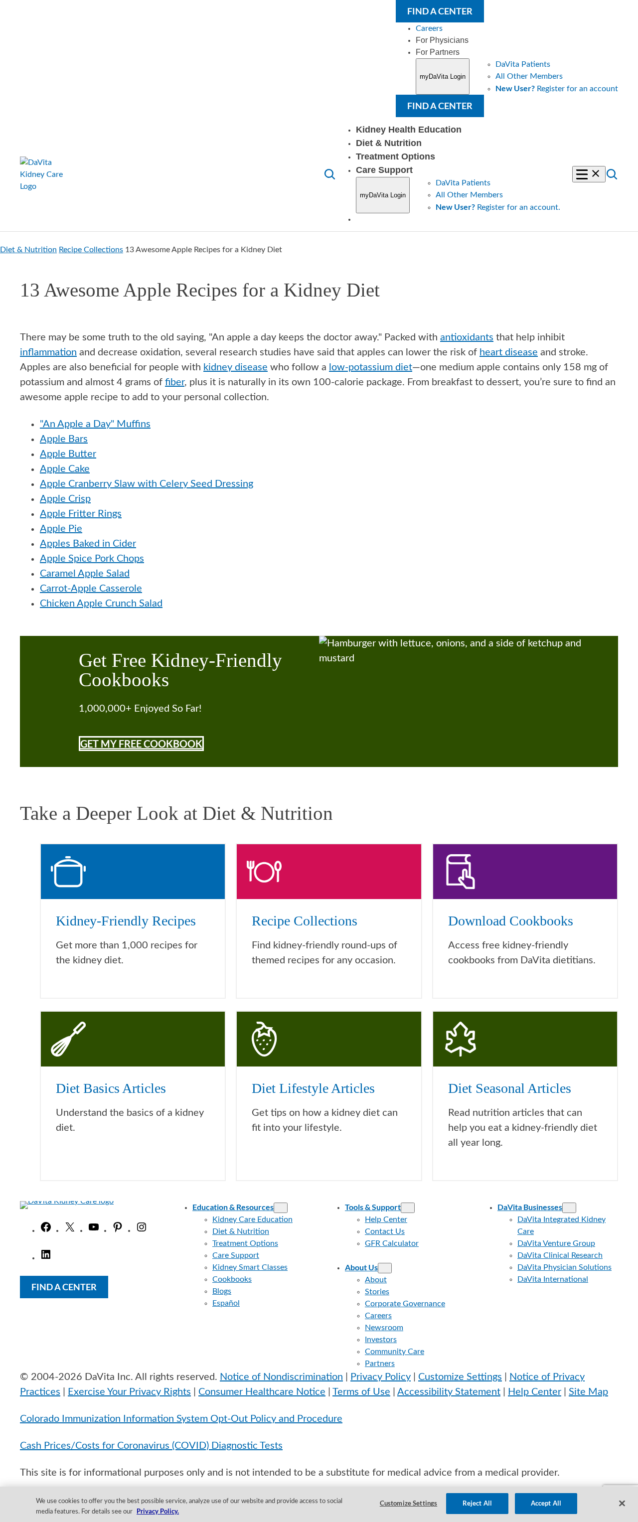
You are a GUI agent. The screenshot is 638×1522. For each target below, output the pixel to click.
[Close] (622, 1503)
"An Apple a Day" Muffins (95, 424)
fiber (174, 382)
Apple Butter (68, 454)
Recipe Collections (91, 250)
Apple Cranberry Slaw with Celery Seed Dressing (146, 484)
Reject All (477, 1503)
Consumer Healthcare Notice (261, 1392)
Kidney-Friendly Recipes (126, 920)
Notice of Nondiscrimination (281, 1377)
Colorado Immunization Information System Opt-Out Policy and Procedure (181, 1419)
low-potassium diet (370, 367)
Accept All (546, 1503)
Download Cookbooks (510, 920)
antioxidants (466, 337)
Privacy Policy (380, 1377)
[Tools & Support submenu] (408, 1208)
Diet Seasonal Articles (509, 1088)
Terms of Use (361, 1392)
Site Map (588, 1392)
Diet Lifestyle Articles (313, 1088)
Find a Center (440, 10)
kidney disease (235, 367)
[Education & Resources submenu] (281, 1208)
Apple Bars (64, 439)
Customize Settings (460, 1377)
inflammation (48, 352)
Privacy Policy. (158, 1511)
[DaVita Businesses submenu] (569, 1208)
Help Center (534, 1392)
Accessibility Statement (448, 1392)
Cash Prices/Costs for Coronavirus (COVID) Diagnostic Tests (151, 1446)
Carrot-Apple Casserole (91, 589)
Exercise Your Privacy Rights (129, 1392)
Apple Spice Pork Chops (92, 559)
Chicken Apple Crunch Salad (101, 604)
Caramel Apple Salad (85, 574)
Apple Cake (65, 469)
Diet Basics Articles (111, 1088)
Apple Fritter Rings (81, 514)
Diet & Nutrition (28, 250)
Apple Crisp (65, 499)
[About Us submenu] (385, 1268)
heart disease (508, 352)
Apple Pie (61, 529)
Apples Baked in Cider (88, 544)
